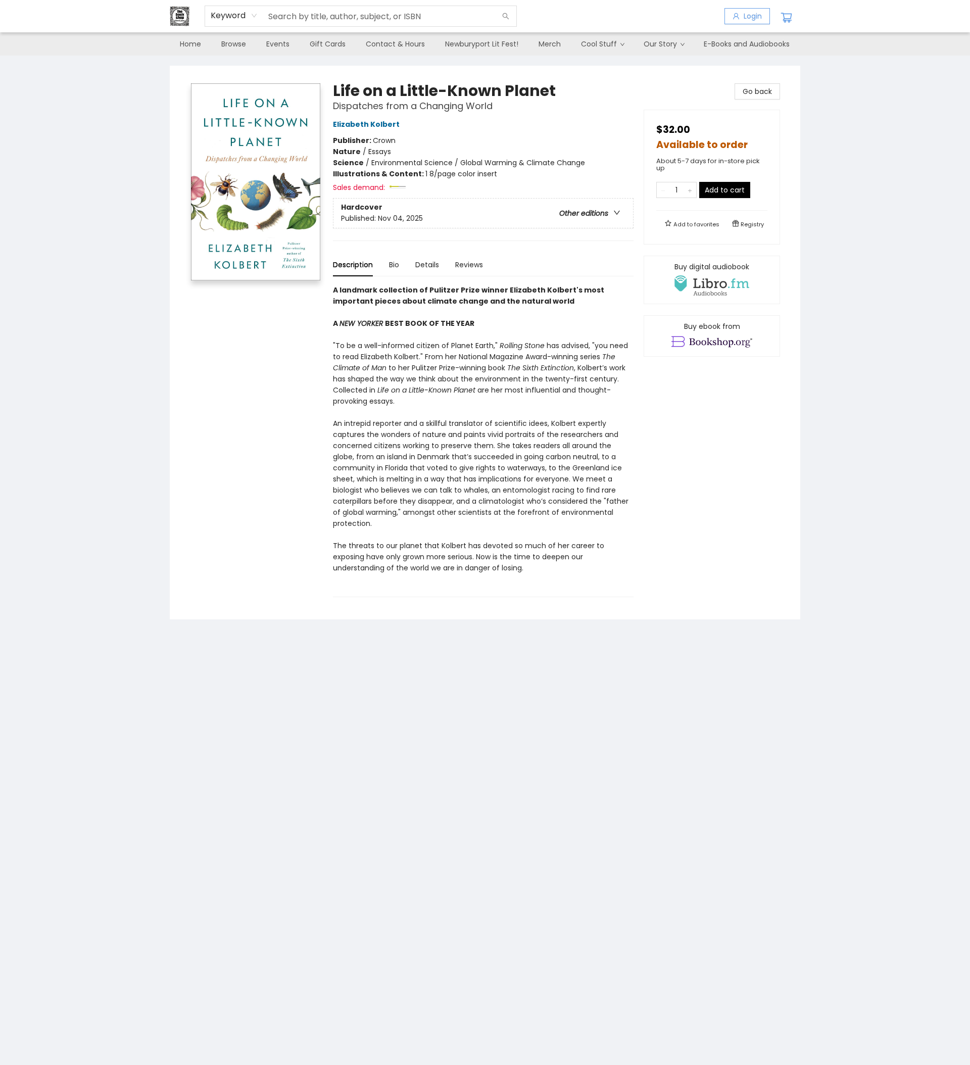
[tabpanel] (483, 440)
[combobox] (234, 15)
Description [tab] (353, 265)
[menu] (485, 44)
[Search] (506, 16)
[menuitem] (190, 44)
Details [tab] (427, 265)
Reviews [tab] (469, 265)
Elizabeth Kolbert (366, 124)
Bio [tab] (394, 265)
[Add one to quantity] (690, 190)
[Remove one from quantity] (663, 190)
